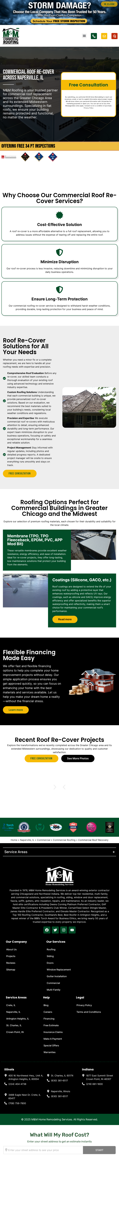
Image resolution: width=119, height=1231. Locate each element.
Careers (48, 1011)
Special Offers (51, 1045)
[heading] (24, 1077)
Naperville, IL (27, 839)
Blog (46, 1005)
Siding (50, 956)
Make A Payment (53, 1038)
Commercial (43, 839)
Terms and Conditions (88, 1011)
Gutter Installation (57, 976)
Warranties (50, 1052)
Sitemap (10, 969)
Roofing (51, 949)
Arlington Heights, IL (17, 1018)
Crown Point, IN (15, 1032)
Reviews (10, 962)
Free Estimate (51, 1025)
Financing (49, 1018)
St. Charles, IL (14, 1025)
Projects (10, 956)
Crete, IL (11, 1005)
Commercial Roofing (64, 839)
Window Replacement (59, 969)
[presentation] (46, 930)
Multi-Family (53, 989)
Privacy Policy (88, 108)
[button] (109, 4)
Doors (50, 962)
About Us (11, 949)
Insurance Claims (53, 1032)
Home (14, 839)
